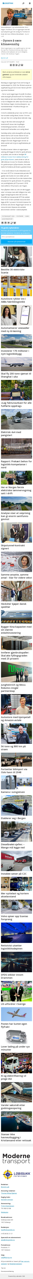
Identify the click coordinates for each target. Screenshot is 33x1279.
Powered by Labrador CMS (16, 1276)
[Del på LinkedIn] (13, 65)
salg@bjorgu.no (6, 1257)
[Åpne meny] (30, 3)
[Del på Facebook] (11, 65)
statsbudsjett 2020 (8, 216)
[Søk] (23, 3)
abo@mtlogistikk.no (8, 1240)
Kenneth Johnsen (7, 1200)
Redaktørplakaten (16, 1264)
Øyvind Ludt (5, 1187)
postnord (20, 216)
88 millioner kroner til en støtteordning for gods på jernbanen (14, 157)
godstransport (7, 219)
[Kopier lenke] (19, 65)
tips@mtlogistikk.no (8, 1230)
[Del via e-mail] (16, 65)
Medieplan (4, 1212)
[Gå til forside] (10, 3)
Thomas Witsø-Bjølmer (9, 1193)
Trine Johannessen (7, 1206)
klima (27, 216)
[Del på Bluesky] (22, 65)
